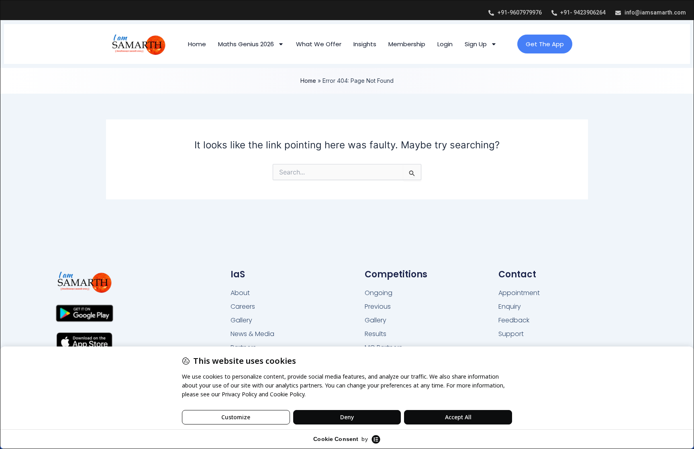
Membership (406, 44)
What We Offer (318, 44)
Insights (364, 44)
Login (445, 44)
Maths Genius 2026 (246, 44)
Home (197, 44)
